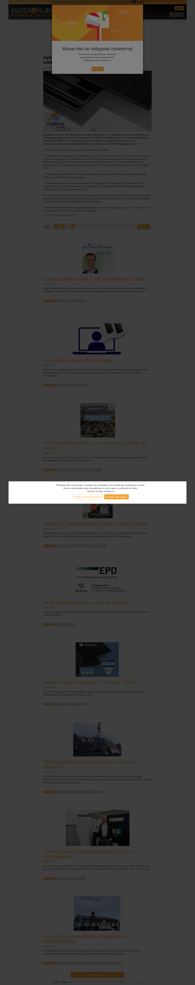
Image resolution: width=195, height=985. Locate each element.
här (113, 491)
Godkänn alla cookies (116, 497)
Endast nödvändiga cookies (87, 497)
